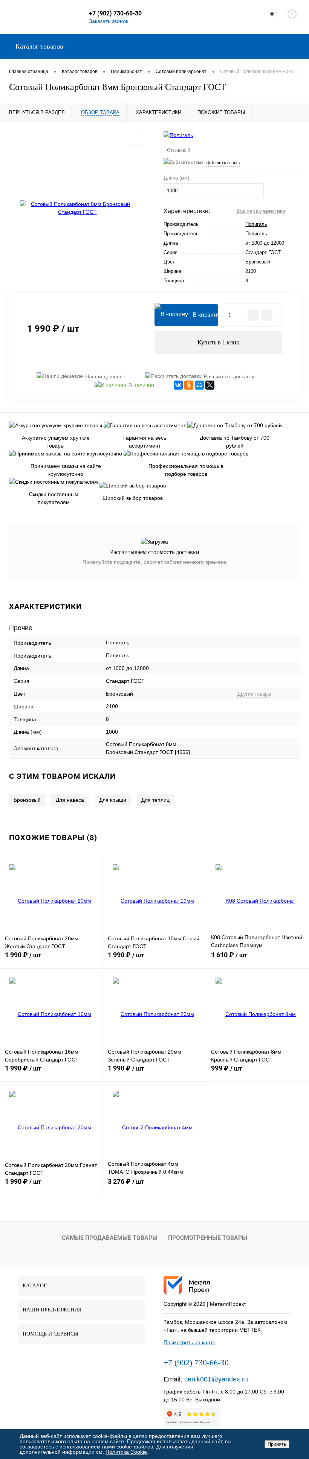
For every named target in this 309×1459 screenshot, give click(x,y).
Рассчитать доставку (229, 376)
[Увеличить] (77, 208)
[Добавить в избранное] (136, 138)
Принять (277, 1444)
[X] (209, 385)
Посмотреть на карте (190, 1342)
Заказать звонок (108, 21)
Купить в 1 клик (218, 342)
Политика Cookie (126, 1452)
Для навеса (70, 800)
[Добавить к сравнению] (136, 154)
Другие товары (254, 694)
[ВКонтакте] (178, 385)
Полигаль (256, 224)
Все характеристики (260, 211)
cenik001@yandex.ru (216, 1379)
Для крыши (112, 800)
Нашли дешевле (105, 376)
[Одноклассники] (188, 385)
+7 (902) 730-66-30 (115, 13)
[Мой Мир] (199, 385)
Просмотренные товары (207, 1237)
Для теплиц (155, 800)
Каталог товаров (38, 46)
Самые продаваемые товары (110, 1237)
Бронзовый (257, 262)
